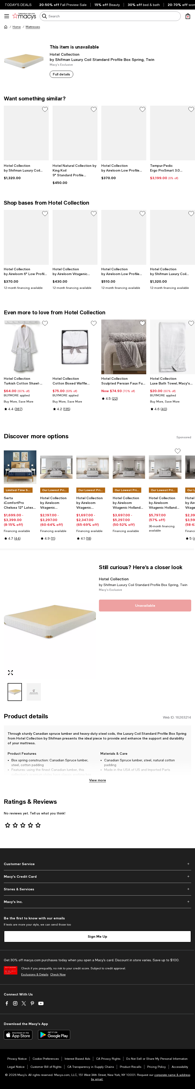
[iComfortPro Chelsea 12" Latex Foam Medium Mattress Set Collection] (20, 467)
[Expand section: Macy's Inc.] (97, 902)
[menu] (7, 16)
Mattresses (33, 27)
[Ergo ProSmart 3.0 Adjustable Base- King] (172, 133)
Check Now (58, 974)
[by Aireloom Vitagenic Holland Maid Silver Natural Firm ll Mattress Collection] (129, 467)
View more (97, 780)
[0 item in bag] (188, 16)
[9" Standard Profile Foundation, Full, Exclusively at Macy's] (75, 133)
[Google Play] (54, 1035)
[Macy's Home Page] (24, 16)
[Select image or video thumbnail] (15, 692)
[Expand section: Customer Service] (97, 864)
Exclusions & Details (34, 974)
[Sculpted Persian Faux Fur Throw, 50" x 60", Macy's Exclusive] (123, 347)
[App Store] (18, 1035)
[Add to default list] (45, 109)
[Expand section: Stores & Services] (97, 889)
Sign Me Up (97, 936)
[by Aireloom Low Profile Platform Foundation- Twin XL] (123, 237)
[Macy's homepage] (6, 27)
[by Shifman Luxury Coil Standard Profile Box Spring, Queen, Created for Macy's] (26, 133)
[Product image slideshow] (50, 621)
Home (17, 27)
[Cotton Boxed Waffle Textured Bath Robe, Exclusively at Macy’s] (75, 347)
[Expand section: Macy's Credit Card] (97, 876)
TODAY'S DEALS (18, 5)
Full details (61, 74)
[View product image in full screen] (10, 672)
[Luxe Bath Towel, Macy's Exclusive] (172, 347)
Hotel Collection (64, 54)
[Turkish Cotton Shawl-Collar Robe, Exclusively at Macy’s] (26, 347)
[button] (50, 632)
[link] (26, 171)
